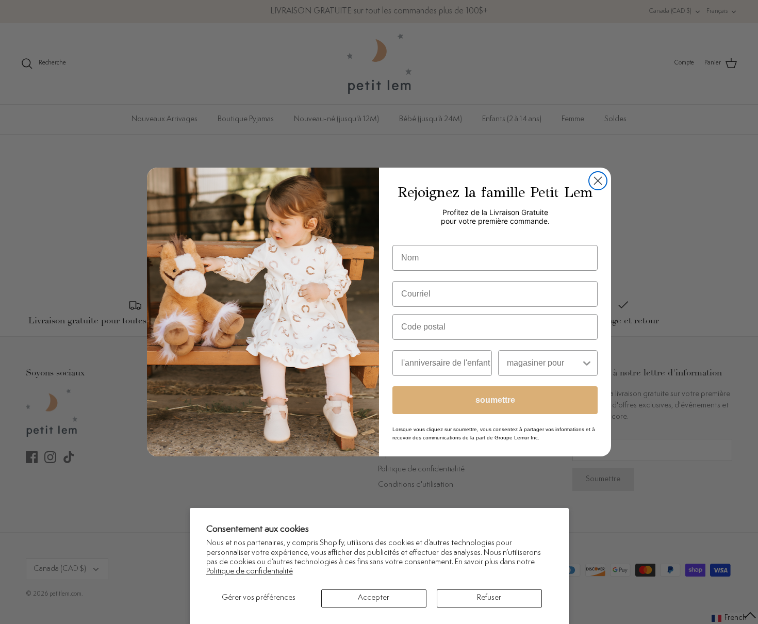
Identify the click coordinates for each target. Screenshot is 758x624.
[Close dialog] (598, 181)
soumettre (495, 400)
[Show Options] (587, 363)
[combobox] (544, 363)
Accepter (373, 598)
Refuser (489, 598)
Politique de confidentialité (249, 572)
